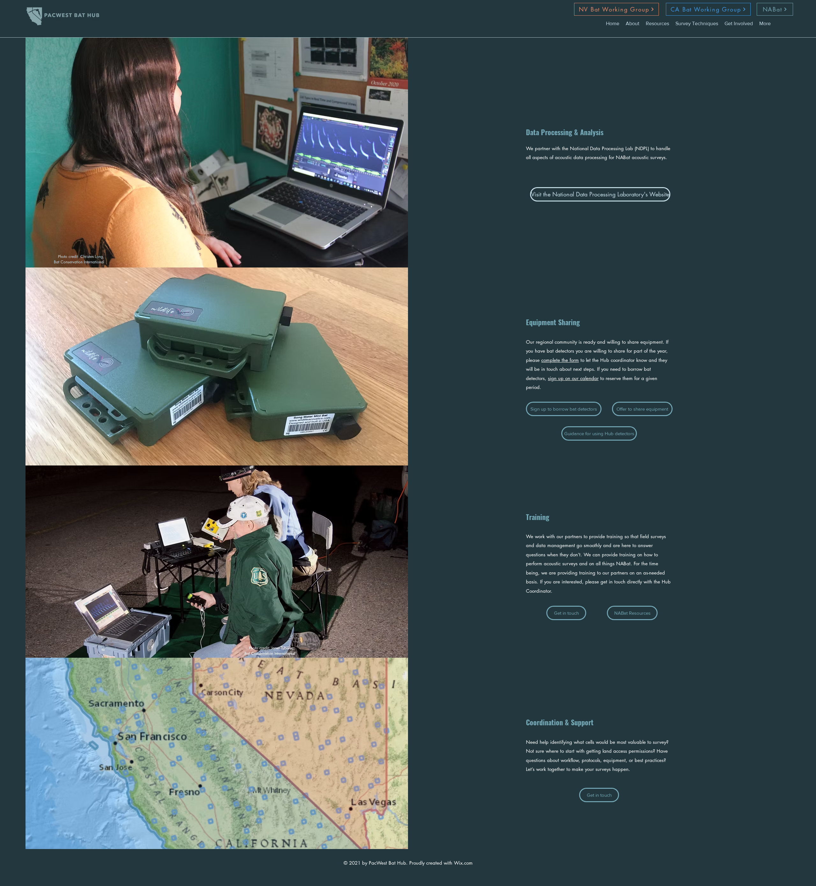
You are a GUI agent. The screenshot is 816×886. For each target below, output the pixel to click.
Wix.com (463, 863)
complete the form (560, 360)
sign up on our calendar (573, 378)
